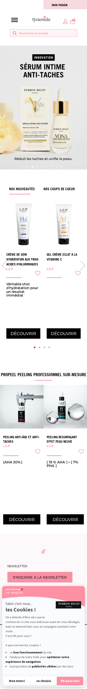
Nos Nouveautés (22, 189)
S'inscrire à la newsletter (40, 577)
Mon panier (60, 5)
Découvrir (23, 333)
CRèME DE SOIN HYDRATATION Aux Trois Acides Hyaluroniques (22, 259)
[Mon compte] (65, 21)
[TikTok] (44, 551)
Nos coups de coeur (59, 189)
